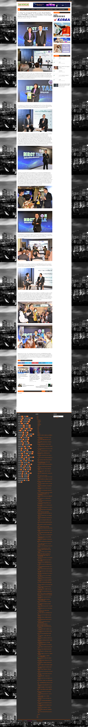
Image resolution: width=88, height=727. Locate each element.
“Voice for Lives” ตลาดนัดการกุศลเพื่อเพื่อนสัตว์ (44, 593)
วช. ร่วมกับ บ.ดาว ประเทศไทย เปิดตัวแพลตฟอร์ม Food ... (43, 611)
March (39, 432)
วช (18, 430)
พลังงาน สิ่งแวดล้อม (49, 9)
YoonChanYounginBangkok (22, 478)
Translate (56, 417)
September (39, 424)
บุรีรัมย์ (19, 460)
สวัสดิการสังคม (30, 457)
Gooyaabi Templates (40, 720)
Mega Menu (22, 9)
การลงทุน (19, 457)
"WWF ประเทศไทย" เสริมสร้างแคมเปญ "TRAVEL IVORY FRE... (43, 600)
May (38, 429)
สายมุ (27, 480)
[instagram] (69, 721)
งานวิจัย (19, 437)
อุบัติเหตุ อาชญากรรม (21, 446)
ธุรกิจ (24, 428)
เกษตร (23, 430)
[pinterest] (68, 721)
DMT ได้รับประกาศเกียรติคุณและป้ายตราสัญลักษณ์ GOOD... (43, 622)
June (38, 428)
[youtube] (67, 721)
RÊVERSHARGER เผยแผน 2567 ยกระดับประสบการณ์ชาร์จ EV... (43, 462)
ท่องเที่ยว (19, 423)
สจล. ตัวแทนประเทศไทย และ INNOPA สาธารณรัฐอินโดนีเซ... (43, 656)
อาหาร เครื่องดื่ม (20, 425)
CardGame (25, 476)
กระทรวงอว (19, 455)
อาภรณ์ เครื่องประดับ (27, 444)
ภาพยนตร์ (24, 460)
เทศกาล (25, 453)
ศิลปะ (24, 457)
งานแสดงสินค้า (20, 439)
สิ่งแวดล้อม (25, 441)
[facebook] (69, 1)
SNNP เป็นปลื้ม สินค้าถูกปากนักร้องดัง (43, 526)
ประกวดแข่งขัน (25, 437)
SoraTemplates (29, 720)
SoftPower (20, 471)
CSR (25, 432)
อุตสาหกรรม (25, 455)
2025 (38, 417)
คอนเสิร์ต (19, 441)
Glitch (60, 57)
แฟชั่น (29, 473)
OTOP (19, 469)
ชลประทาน (26, 471)
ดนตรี (29, 428)
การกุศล (19, 428)
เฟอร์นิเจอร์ (19, 476)
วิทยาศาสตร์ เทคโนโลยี (40, 9)
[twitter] (66, 721)
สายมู (24, 473)
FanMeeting (30, 460)
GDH (27, 446)
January (39, 714)
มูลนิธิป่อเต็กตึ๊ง (20, 432)
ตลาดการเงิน (19, 444)
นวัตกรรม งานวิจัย (23, 360)
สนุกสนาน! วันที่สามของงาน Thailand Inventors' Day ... (43, 696)
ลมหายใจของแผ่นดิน (20, 480)
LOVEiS (28, 448)
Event (26, 439)
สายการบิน (19, 464)
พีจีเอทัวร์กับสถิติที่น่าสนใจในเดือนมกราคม (44, 625)
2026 (38, 416)
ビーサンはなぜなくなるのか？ (64, 75)
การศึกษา (27, 425)
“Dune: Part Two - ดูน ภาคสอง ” (42, 475)
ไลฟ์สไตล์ (27, 9)
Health (30, 453)
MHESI (28, 469)
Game (23, 469)
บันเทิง (25, 416)
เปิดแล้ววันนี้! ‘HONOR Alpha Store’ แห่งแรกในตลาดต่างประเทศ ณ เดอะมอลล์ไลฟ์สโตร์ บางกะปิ (23, 376)
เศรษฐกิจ (33, 9)
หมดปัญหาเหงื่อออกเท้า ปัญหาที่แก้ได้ (43, 511)
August (39, 425)
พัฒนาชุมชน (19, 473)
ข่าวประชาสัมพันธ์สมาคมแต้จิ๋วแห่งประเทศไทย (44, 492)
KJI (22, 720)
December (39, 420)
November (39, 421)
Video (25, 464)
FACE (60, 62)
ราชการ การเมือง (61, 9)
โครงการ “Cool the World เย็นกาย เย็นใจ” (43, 548)
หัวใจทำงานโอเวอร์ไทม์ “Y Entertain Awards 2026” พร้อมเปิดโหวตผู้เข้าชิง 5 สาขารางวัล (64, 85)
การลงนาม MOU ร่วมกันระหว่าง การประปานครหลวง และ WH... (44, 544)
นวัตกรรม (19, 453)
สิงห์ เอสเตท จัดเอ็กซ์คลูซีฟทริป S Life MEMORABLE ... (43, 494)
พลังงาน (29, 464)
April (38, 431)
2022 (38, 717)
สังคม (55, 9)
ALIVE (60, 79)
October (39, 422)
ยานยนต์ (28, 430)
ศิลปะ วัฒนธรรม (26, 462)
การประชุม (19, 462)
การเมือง (19, 448)
